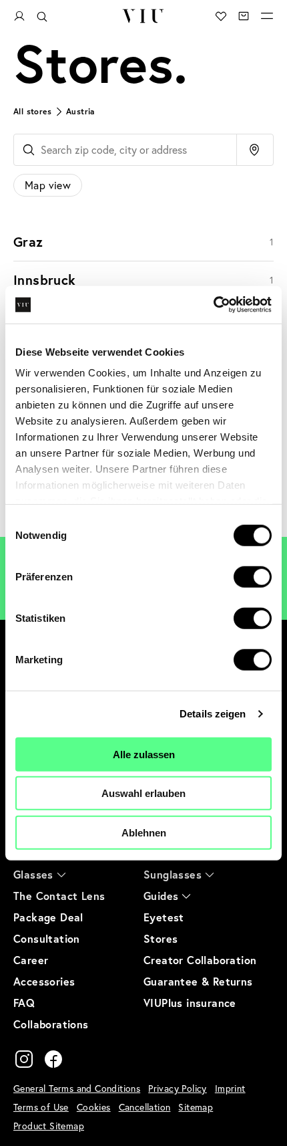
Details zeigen (213, 713)
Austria (80, 111)
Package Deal (48, 917)
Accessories (44, 981)
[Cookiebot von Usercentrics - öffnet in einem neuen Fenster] (213, 305)
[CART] (243, 16)
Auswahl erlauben (143, 793)
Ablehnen (143, 832)
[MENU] (267, 16)
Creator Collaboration (200, 960)
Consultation (46, 938)
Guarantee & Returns (198, 981)
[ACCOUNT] (19, 16)
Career (30, 960)
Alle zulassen (144, 754)
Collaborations (51, 1024)
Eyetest (164, 917)
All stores (32, 111)
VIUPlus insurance (190, 1003)
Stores (161, 938)
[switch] (253, 576)
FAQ (24, 1003)
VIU (143, 16)
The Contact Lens (59, 896)
